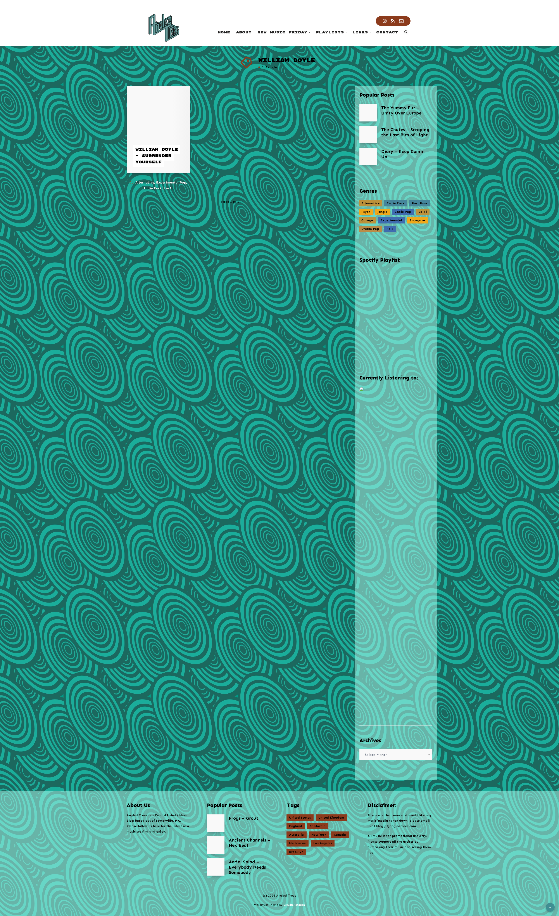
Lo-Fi (168, 188)
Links (360, 32)
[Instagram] (385, 21)
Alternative (144, 182)
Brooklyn (296, 852)
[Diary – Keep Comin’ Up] (368, 156)
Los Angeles (322, 843)
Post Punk (420, 203)
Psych (365, 212)
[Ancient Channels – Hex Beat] (215, 845)
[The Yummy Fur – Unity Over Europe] (368, 112)
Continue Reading (159, 160)
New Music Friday (282, 32)
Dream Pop (370, 229)
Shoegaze (417, 220)
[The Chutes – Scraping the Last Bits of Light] (368, 134)
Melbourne (297, 843)
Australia (296, 834)
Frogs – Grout (243, 818)
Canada (340, 834)
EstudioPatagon (294, 904)
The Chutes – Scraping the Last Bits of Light (405, 132)
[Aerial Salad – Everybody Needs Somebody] (215, 867)
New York (318, 834)
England (295, 826)
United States (300, 817)
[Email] (401, 21)
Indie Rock (153, 188)
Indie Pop (403, 212)
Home (224, 32)
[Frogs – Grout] (215, 823)
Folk (389, 229)
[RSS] (393, 21)
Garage (367, 220)
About (244, 32)
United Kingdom (331, 817)
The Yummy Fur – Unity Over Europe (401, 110)
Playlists (330, 32)
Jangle (383, 212)
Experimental (391, 220)
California (318, 826)
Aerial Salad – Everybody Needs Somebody (247, 867)
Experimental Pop (171, 182)
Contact (387, 32)
